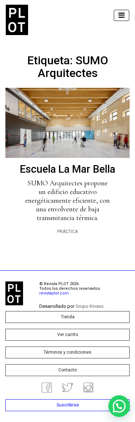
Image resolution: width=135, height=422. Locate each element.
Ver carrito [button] (67, 334)
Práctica (67, 231)
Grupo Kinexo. (90, 306)
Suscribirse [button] (68, 405)
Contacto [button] (67, 370)
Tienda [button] (68, 316)
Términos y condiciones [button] (67, 352)
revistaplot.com (54, 293)
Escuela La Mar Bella (67, 169)
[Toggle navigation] (121, 15)
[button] (119, 406)
